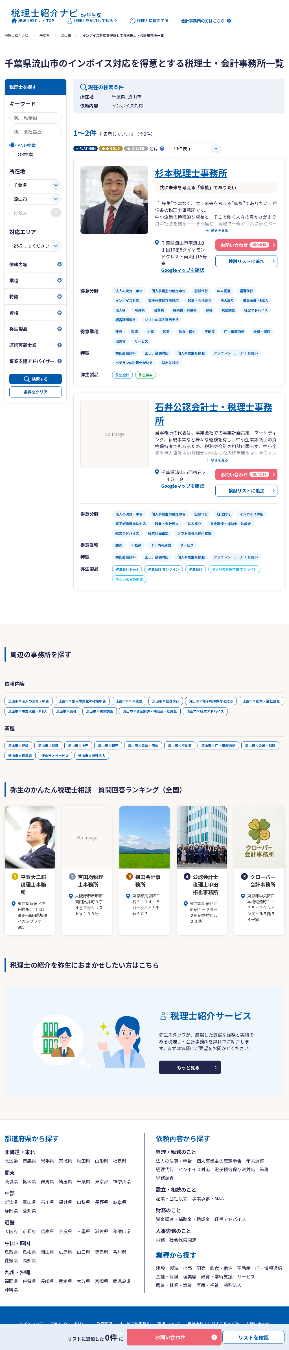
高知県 (29, 1260)
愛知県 (29, 1210)
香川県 (119, 1251)
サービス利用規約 (134, 1324)
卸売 (200, 1268)
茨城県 (11, 1181)
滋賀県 (101, 1231)
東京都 (101, 1181)
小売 (187, 1268)
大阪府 (11, 1231)
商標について (169, 1324)
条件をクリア (35, 392)
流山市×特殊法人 (91, 755)
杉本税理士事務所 (191, 172)
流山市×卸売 (108, 745)
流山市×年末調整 (129, 700)
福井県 (65, 1202)
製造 (173, 1268)
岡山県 (47, 1251)
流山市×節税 (66, 711)
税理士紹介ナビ (16, 35)
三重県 (83, 1231)
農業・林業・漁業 (174, 1285)
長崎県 (47, 1281)
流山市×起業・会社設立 (261, 700)
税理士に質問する (152, 20)
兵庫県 (47, 1231)
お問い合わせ (170, 1337)
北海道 (11, 1160)
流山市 (66, 35)
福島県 (119, 1160)
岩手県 (47, 1160)
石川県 (47, 1202)
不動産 (244, 1268)
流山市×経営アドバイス (205, 711)
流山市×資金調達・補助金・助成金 (150, 711)
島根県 (29, 1251)
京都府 (29, 1231)
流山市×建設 (18, 745)
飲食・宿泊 (221, 1268)
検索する (40, 379)
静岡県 (11, 1210)
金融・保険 (167, 1276)
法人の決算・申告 (174, 1160)
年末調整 (255, 1160)
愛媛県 (11, 1260)
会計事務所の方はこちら (203, 20)
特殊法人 (233, 1285)
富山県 (29, 1202)
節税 (264, 1169)
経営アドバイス (230, 1219)
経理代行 (165, 1169)
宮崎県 (101, 1281)
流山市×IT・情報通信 (218, 745)
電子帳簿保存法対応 (234, 1169)
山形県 (101, 1160)
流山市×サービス (55, 755)
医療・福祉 (207, 1285)
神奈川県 (122, 1181)
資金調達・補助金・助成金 (183, 1219)
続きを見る (219, 231)
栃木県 (29, 1181)
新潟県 (11, 1202)
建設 (160, 1268)
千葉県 (45, 35)
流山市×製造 (48, 745)
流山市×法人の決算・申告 (28, 700)
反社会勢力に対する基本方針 (213, 1324)
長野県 (101, 1202)
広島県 (65, 1251)
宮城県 (65, 1160)
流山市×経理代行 (165, 700)
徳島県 (101, 1251)
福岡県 (11, 1281)
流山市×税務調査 (99, 711)
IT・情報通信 (268, 1268)
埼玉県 (65, 1181)
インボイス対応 (194, 1169)
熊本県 (65, 1281)
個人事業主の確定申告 (219, 1160)
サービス (246, 1276)
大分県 (83, 1281)
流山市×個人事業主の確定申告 (82, 700)
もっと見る (188, 1067)
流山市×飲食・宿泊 (143, 745)
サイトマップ (31, 1324)
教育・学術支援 (217, 1276)
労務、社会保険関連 (176, 1239)
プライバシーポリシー (69, 1324)
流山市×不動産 (180, 745)
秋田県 (83, 1160)
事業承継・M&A (208, 1198)
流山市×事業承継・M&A (27, 711)
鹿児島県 (122, 1281)
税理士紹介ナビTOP (36, 20)
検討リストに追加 (246, 261)
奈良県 (65, 1231)
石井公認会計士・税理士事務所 (213, 413)
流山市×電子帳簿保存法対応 (211, 700)
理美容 (189, 1276)
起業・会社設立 (171, 1198)
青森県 (29, 1160)
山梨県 (83, 1202)
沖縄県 (11, 1289)
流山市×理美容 (20, 755)
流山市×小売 (78, 745)
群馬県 (47, 1181)
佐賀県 (29, 1281)
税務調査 (165, 1177)
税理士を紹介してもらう (95, 20)
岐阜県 (119, 1202)
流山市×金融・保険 (260, 745)
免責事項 (104, 1324)
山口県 (83, 1251)
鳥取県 (11, 1251)
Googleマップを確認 (182, 269)
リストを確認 (253, 1337)
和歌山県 (122, 1231)
